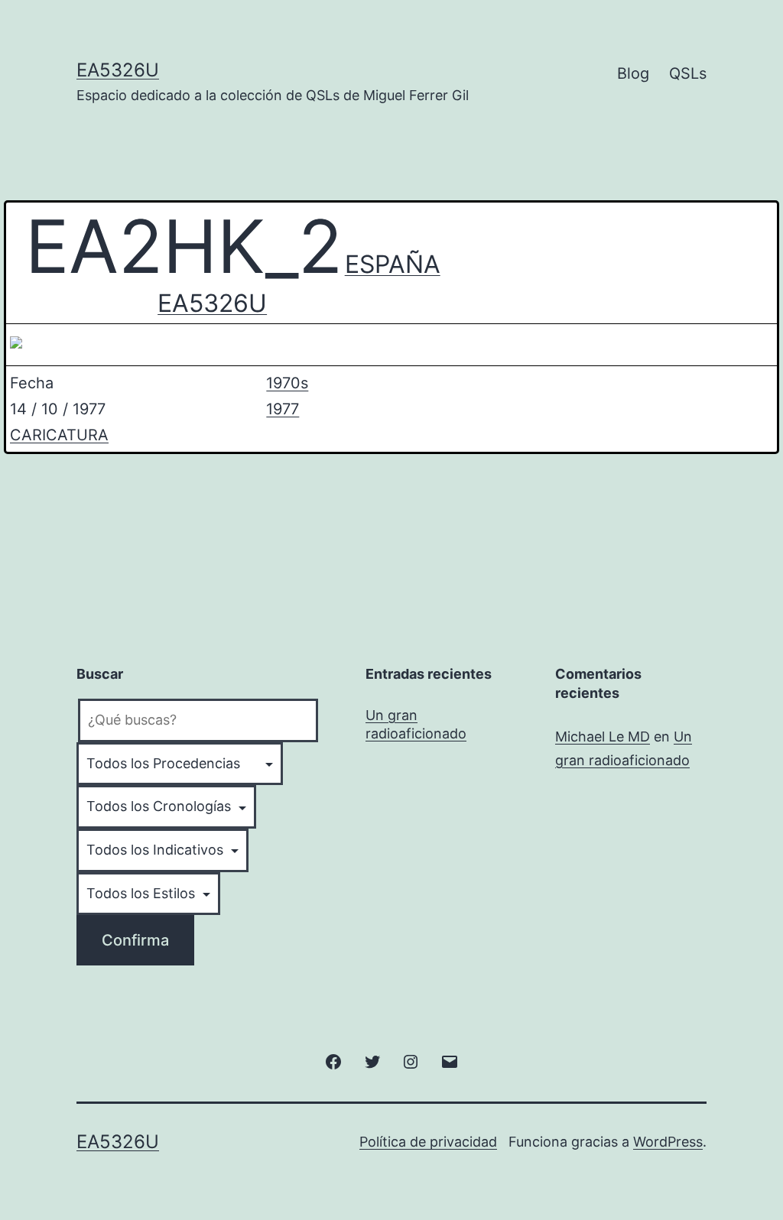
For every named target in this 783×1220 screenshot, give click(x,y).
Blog (633, 73)
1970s (287, 383)
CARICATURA (59, 435)
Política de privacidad (428, 1142)
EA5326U (117, 70)
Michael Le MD (602, 736)
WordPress (668, 1142)
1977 (282, 409)
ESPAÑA (392, 264)
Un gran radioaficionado (416, 724)
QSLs (688, 73)
